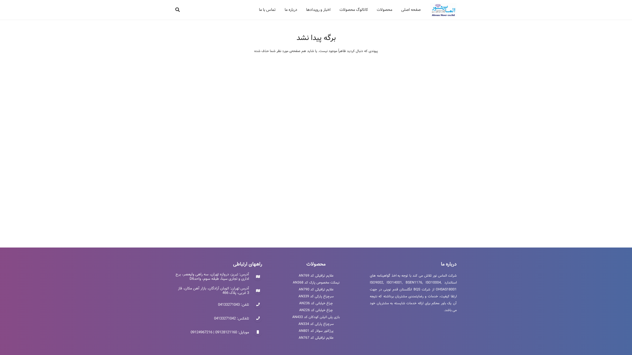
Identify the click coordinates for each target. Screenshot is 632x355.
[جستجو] (177, 10)
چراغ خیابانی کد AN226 (316, 310)
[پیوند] (443, 10)
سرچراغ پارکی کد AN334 (316, 324)
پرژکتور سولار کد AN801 (316, 331)
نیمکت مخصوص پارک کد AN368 (316, 282)
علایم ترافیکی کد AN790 (316, 289)
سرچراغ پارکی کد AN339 (316, 296)
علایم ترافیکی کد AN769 (316, 275)
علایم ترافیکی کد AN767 (316, 337)
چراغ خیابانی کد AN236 (316, 303)
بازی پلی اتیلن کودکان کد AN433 (316, 317)
